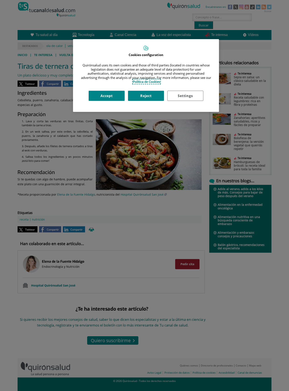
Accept (106, 95)
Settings (185, 95)
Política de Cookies (146, 82)
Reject (146, 95)
